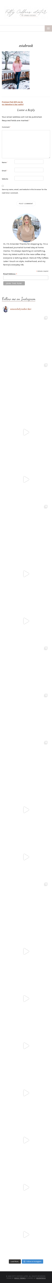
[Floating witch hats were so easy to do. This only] (26, 857)
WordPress (41, 1278)
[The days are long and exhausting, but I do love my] (26, 1046)
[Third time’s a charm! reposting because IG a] (26, 810)
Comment (6, 127)
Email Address (10, 274)
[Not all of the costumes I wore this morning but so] (26, 621)
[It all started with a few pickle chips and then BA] (26, 1093)
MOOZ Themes (20, 1278)
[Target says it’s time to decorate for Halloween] (26, 999)
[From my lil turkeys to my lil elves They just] (26, 527)
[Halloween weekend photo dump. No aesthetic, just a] (26, 668)
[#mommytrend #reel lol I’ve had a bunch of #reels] (26, 1187)
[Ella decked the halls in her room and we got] (26, 479)
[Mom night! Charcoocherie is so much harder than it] (26, 574)
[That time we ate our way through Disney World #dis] (26, 1140)
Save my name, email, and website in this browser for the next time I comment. (24, 191)
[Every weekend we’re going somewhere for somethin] (26, 951)
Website (5, 179)
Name (4, 162)
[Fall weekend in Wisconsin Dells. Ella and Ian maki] (26, 763)
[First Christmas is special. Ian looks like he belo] (26, 385)
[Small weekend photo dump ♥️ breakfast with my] (26, 904)
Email (4, 171)
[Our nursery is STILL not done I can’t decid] (26, 1234)
